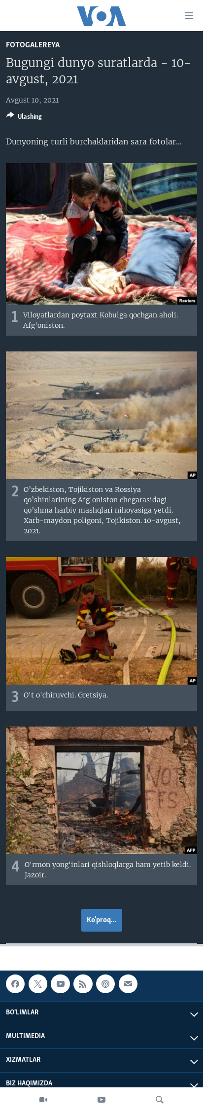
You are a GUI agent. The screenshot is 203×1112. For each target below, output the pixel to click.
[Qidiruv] (159, 1099)
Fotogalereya (33, 45)
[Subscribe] (128, 983)
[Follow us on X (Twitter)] (38, 983)
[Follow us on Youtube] (60, 983)
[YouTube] (101, 1099)
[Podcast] (105, 983)
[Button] (24, 118)
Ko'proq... (102, 920)
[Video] (43, 1099)
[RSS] (82, 983)
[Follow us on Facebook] (15, 983)
